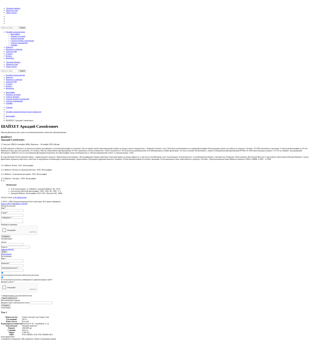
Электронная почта (9, 268)
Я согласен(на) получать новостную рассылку (20, 275)
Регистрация (6, 254)
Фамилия (5, 263)
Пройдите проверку (9, 224)
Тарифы (14, 45)
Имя (3, 208)
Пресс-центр (11, 13)
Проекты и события (14, 49)
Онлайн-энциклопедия (15, 32)
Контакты (10, 58)
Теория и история (18, 36)
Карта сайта (6, 204)
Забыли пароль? (7, 249)
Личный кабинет (13, 8)
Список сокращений (19, 43)
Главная (9, 107)
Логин (3, 242)
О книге (9, 54)
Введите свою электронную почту (15, 303)
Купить (9, 56)
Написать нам (12, 10)
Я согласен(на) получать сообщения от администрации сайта (26, 280)
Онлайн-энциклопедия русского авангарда (23, 112)
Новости (9, 47)
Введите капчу (8, 282)
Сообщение (6, 217)
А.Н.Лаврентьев (19, 197)
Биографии (15, 34)
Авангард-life (11, 52)
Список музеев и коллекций (22, 41)
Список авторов (17, 38)
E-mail (4, 213)
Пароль (4, 247)
